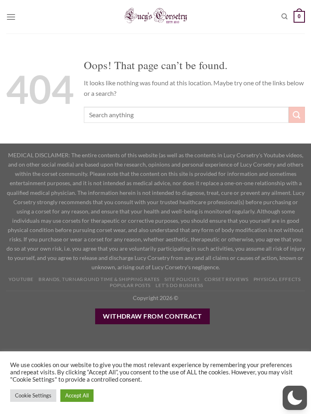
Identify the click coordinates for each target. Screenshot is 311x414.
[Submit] (297, 115)
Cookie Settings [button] (33, 395)
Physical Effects (277, 279)
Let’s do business (179, 285)
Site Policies (181, 279)
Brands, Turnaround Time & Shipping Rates (98, 279)
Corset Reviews (226, 279)
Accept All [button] (77, 395)
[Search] (284, 16)
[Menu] (11, 17)
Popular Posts (130, 285)
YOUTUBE (21, 279)
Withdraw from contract (152, 316)
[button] (295, 398)
